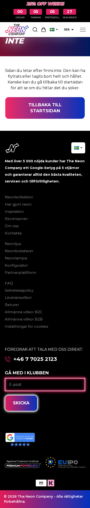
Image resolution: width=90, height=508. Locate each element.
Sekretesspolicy (19, 290)
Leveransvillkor (18, 297)
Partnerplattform (20, 272)
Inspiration (14, 211)
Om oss (11, 226)
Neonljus (13, 243)
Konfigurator (16, 265)
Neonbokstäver (19, 251)
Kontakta (13, 233)
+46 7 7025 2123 (35, 359)
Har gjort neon (18, 204)
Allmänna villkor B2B (24, 319)
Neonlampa (16, 258)
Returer (12, 304)
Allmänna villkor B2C (23, 312)
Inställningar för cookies (26, 326)
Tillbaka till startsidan (45, 107)
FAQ (9, 283)
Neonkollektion (19, 197)
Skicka (21, 403)
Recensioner (16, 218)
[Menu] (83, 29)
